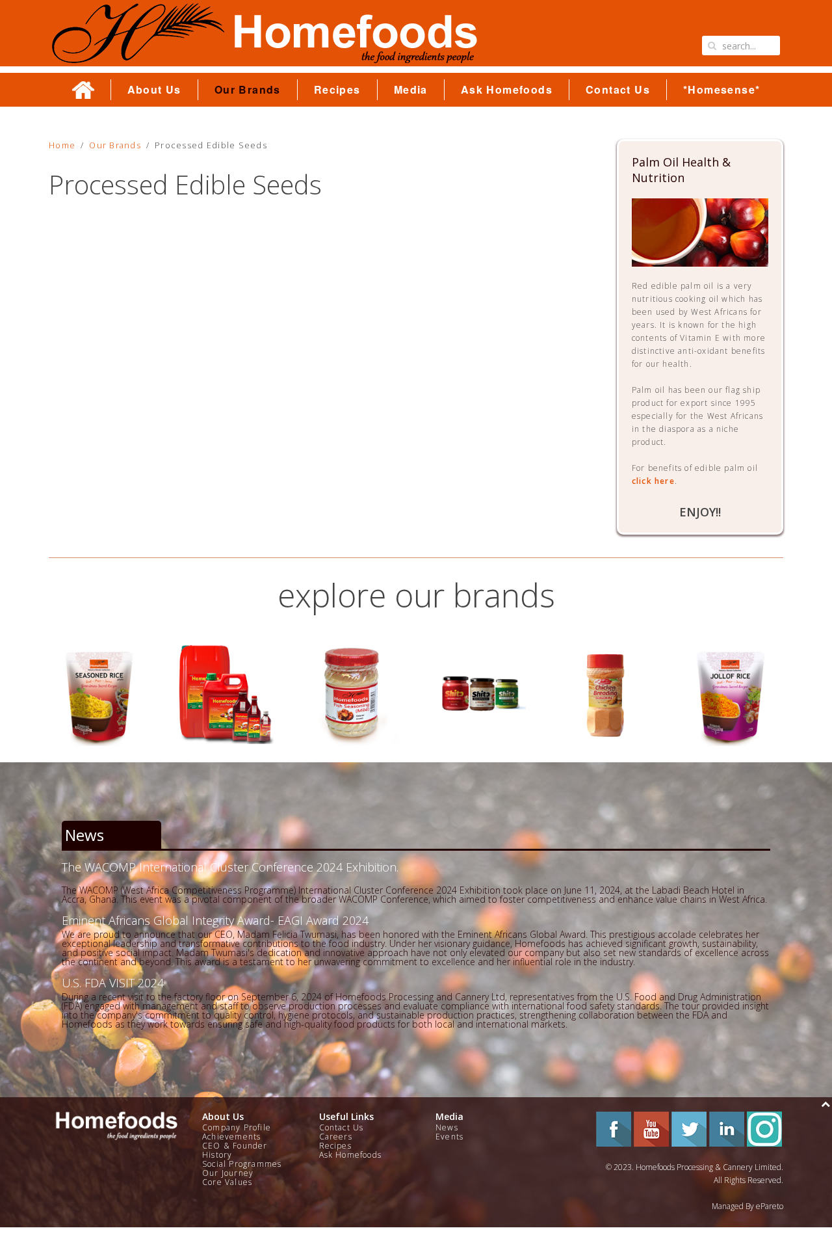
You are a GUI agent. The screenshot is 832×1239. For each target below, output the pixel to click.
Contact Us (618, 90)
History (217, 1154)
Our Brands (247, 90)
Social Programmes (241, 1163)
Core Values (227, 1182)
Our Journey (228, 1173)
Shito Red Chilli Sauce (353, 693)
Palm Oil (100, 693)
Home (62, 145)
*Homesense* (721, 90)
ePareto (769, 1206)
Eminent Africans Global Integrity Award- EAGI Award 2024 (215, 920)
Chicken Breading (479, 693)
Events (449, 1136)
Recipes (337, 90)
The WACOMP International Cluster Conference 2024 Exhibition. (230, 867)
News (447, 1127)
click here (653, 480)
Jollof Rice (605, 693)
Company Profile (236, 1127)
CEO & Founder (235, 1145)
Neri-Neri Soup (731, 693)
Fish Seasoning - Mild (226, 693)
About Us (154, 90)
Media (411, 90)
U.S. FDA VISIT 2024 (113, 983)
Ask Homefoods (506, 90)
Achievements (231, 1136)
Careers (335, 1136)
